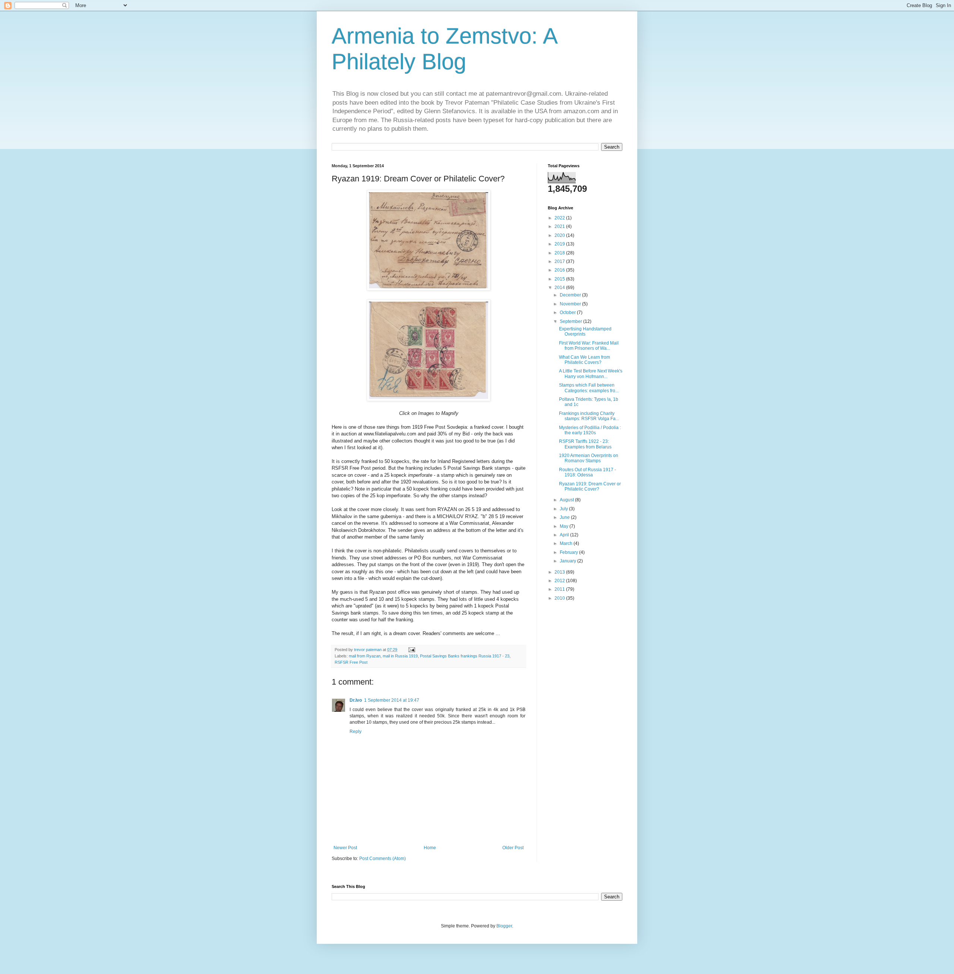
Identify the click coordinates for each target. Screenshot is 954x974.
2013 (560, 572)
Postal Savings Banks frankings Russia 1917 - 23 (464, 656)
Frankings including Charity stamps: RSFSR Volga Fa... (589, 416)
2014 (560, 287)
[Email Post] (411, 649)
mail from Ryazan (364, 656)
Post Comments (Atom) (382, 858)
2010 (560, 598)
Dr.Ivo (356, 700)
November (571, 304)
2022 (560, 218)
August (567, 499)
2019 (560, 244)
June (565, 517)
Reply (355, 731)
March (567, 543)
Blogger (504, 926)
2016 (560, 270)
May (564, 526)
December (571, 295)
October (568, 312)
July (564, 508)
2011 (560, 589)
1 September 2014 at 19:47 (391, 700)
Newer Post (345, 847)
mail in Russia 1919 (400, 656)
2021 (560, 226)
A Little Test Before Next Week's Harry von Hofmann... (590, 373)
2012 (560, 580)
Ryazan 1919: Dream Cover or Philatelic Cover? (590, 486)
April (565, 534)
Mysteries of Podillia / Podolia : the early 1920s (590, 430)
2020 (560, 235)
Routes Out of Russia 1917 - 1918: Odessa (587, 472)
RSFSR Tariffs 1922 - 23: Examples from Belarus (585, 444)
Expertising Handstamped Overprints (585, 331)
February (569, 552)
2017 (560, 261)
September (571, 321)
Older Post (513, 847)
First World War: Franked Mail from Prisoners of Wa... (589, 345)
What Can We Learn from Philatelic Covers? (584, 360)
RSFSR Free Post (351, 662)
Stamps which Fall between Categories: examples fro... (589, 388)
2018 (560, 253)
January (568, 561)
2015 (560, 279)
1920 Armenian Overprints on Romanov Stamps (588, 458)
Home (430, 847)
